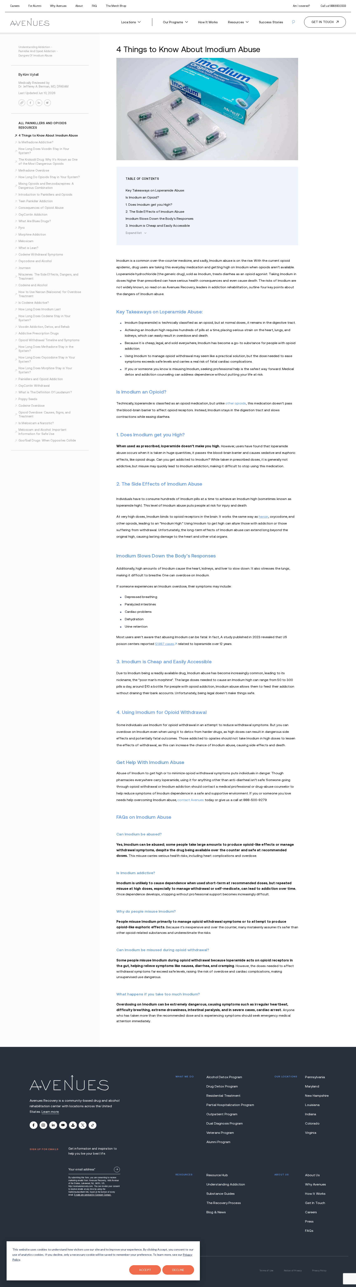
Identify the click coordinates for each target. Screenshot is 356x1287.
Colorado (312, 1123)
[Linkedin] (53, 1125)
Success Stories (271, 22)
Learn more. (50, 1111)
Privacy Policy (319, 1270)
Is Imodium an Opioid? (142, 197)
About (79, 6)
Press (309, 1221)
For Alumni (34, 6)
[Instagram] (43, 1125)
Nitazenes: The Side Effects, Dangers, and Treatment (48, 276)
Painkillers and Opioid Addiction (41, 379)
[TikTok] (92, 1125)
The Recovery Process (223, 1203)
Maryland (312, 1086)
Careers (15, 6)
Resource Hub (217, 1175)
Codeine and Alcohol (33, 285)
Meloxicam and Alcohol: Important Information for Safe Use (42, 432)
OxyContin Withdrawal (34, 385)
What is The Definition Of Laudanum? (45, 392)
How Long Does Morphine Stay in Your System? (45, 370)
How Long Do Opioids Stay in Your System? (49, 177)
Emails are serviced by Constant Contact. (92, 1194)
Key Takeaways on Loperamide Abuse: (155, 190)
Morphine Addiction (32, 234)
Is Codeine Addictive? (34, 302)
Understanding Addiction (225, 1184)
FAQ (94, 6)
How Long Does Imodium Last (40, 309)
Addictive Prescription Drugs (39, 333)
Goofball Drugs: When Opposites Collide (47, 440)
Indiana (310, 1114)
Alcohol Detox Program (224, 1077)
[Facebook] (33, 1125)
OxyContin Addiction (33, 214)
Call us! (333, 6)
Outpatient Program (222, 1114)
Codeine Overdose (32, 405)
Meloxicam (26, 241)
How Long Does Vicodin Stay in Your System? (44, 151)
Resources (236, 22)
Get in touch (323, 22)
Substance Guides (220, 1193)
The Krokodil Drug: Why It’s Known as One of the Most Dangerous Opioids (48, 161)
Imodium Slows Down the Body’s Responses (159, 218)
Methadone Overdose (34, 170)
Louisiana (312, 1105)
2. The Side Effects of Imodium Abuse (155, 211)
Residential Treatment (223, 1095)
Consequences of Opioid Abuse (41, 207)
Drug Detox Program (222, 1086)
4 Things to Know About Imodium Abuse (48, 135)
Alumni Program (218, 1142)
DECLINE (178, 1270)
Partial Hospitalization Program (225, 1105)
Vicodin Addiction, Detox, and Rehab (44, 326)
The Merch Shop (116, 6)
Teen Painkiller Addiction (36, 201)
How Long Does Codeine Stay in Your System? (45, 318)
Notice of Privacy (293, 1270)
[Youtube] (63, 1125)
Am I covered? (301, 6)
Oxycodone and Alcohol (35, 261)
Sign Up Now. (117, 1169)
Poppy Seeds (28, 399)
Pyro (22, 227)
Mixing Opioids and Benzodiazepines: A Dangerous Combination (46, 185)
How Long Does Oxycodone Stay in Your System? (47, 359)
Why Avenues (58, 6)
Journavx (24, 268)
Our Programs (173, 22)
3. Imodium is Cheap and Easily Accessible (158, 225)
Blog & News (216, 1212)
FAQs (309, 1230)
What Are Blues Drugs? (35, 221)
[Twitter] (83, 1125)
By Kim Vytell (29, 75)
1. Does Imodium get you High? (149, 204)
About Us (312, 1175)
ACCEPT (145, 1270)
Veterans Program (220, 1132)
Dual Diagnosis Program (224, 1123)
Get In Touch (315, 1203)
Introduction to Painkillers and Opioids (45, 194)
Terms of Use (266, 1270)
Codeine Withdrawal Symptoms (41, 254)
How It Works (208, 22)
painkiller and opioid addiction (38, 51)
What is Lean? (28, 248)
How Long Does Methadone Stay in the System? (46, 349)
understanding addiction (35, 47)
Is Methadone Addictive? (36, 142)
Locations (128, 22)
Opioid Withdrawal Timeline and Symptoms (49, 340)
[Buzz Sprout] (73, 1125)
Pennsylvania (315, 1077)
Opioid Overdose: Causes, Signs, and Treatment (44, 414)
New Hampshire (315, 1095)
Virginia (310, 1132)
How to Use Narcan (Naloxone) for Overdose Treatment (50, 294)
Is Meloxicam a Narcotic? (36, 423)
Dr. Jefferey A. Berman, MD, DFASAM (43, 86)
